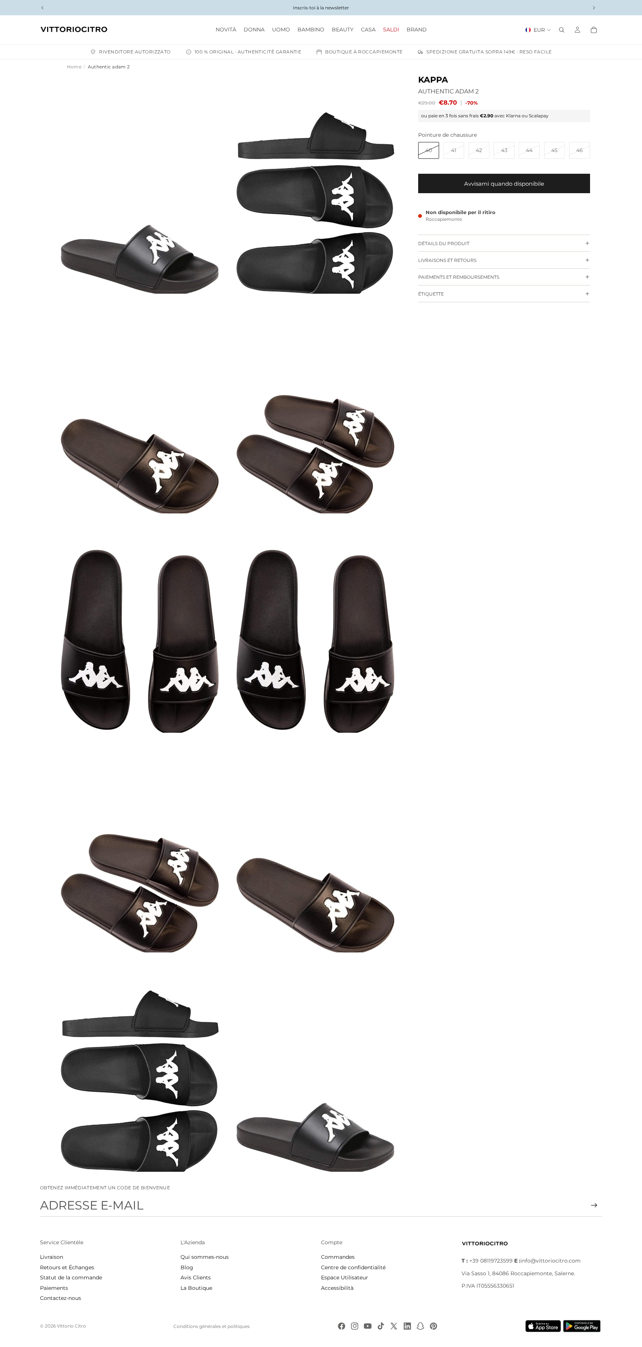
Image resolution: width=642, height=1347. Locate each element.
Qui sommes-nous (204, 1257)
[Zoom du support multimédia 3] (140, 403)
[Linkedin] (407, 1326)
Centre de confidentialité (353, 1267)
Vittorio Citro (71, 1326)
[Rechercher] (561, 30)
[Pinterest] (433, 1326)
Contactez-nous (60, 1298)
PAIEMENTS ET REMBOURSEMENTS (458, 276)
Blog (186, 1267)
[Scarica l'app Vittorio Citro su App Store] (543, 1326)
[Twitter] (393, 1326)
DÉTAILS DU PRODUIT (443, 243)
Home (74, 66)
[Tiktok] (380, 1326)
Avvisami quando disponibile (504, 183)
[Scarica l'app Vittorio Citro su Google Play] (583, 1326)
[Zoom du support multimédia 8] (315, 842)
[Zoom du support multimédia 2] (315, 184)
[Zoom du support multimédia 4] (315, 403)
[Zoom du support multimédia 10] (315, 1062)
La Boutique (196, 1288)
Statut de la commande (71, 1277)
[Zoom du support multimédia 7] (140, 842)
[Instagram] (354, 1326)
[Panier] (594, 30)
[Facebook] (341, 1326)
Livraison (51, 1257)
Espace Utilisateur (344, 1277)
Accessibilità (337, 1288)
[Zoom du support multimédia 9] (140, 1062)
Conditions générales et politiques (211, 1326)
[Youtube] (367, 1326)
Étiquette (431, 293)
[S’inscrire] (594, 1205)
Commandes (338, 1257)
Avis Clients (195, 1277)
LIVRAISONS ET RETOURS (447, 260)
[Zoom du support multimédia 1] (140, 184)
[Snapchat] (420, 1326)
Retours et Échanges (67, 1267)
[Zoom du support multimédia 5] (140, 623)
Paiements (54, 1288)
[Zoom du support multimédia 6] (315, 623)
